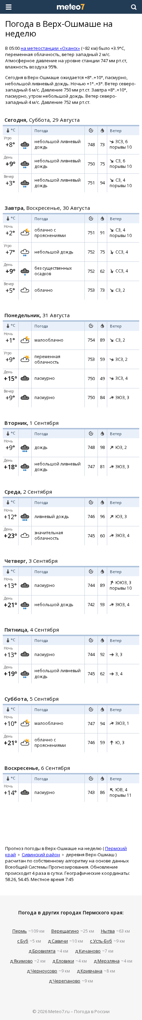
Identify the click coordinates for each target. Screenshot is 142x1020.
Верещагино (65, 931)
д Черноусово (42, 971)
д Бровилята (42, 951)
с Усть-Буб (101, 941)
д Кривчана (89, 971)
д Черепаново (64, 981)
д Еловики (63, 961)
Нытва (108, 931)
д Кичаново (88, 951)
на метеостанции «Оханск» (50, 48)
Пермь (19, 931)
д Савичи (58, 941)
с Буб (22, 941)
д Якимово (21, 961)
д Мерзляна (107, 961)
